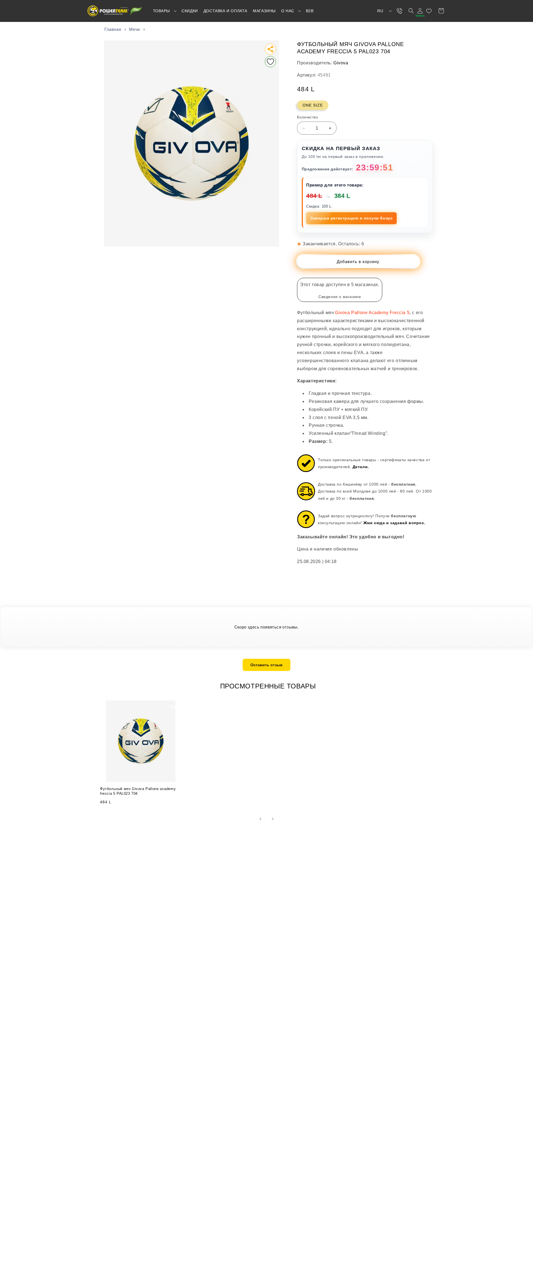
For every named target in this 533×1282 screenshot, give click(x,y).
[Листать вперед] (272, 819)
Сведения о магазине (339, 296)
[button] (164, 11)
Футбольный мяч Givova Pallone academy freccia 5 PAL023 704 (138, 791)
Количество (307, 117)
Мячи (134, 29)
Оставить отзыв (266, 665)
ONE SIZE (313, 105)
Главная (112, 29)
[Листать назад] (260, 819)
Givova (340, 62)
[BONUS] (420, 11)
